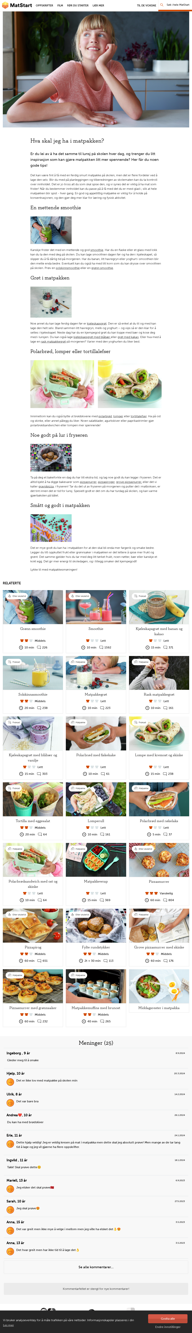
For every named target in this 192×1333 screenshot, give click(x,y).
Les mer (8, 1325)
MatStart (17, 5)
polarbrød (105, 416)
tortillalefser (139, 416)
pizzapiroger (106, 482)
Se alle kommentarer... (96, 1267)
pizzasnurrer (88, 482)
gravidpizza (46, 486)
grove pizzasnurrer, (129, 482)
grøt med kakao (128, 337)
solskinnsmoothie (68, 268)
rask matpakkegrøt (53, 341)
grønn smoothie (102, 268)
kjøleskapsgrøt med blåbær (92, 337)
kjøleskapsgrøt (96, 323)
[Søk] (161, 5)
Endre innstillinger (168, 1327)
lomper (118, 416)
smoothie (96, 250)
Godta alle (168, 1318)
